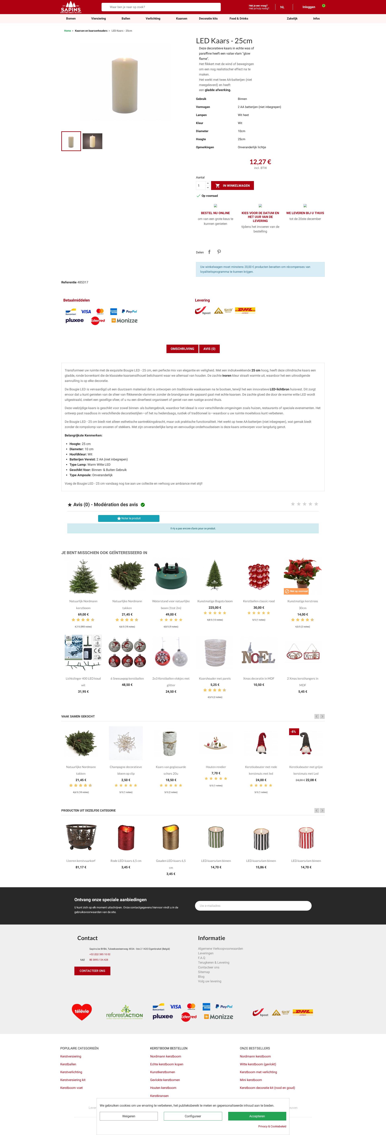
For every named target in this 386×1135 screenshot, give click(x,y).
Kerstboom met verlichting (258, 1072)
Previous (316, 716)
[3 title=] (304, 504)
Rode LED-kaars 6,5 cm (126, 860)
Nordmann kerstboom (165, 1056)
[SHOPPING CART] (321, 7)
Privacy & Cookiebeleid (272, 1126)
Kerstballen (68, 1064)
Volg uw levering (209, 981)
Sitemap (204, 972)
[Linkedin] (124, 983)
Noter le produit (129, 518)
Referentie (69, 282)
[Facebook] (78, 983)
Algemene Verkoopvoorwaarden (220, 948)
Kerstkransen (159, 1096)
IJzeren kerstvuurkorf (80, 860)
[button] (292, 18)
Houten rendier (216, 767)
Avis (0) (209, 349)
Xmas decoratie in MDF (258, 678)
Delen (209, 252)
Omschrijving (182, 349)
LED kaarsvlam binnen (216, 860)
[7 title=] (86, 620)
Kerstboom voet (71, 1088)
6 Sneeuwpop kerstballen (127, 678)
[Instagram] (96, 983)
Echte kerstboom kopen (167, 1064)
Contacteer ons (208, 967)
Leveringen (206, 953)
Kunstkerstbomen (162, 1072)
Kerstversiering (70, 1056)
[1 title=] (293, 504)
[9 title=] (91, 620)
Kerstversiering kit (72, 1080)
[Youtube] (106, 983)
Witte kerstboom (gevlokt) (258, 1064)
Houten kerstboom (163, 1088)
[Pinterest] (87, 983)
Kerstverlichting (71, 1072)
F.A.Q (201, 958)
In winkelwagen (232, 185)
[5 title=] (316, 504)
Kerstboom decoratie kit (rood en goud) (267, 1088)
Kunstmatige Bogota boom (215, 601)
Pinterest (219, 252)
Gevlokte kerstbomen (165, 1080)
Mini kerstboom (251, 1080)
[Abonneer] (306, 906)
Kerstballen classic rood (259, 601)
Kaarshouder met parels (215, 678)
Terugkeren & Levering (213, 962)
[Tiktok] (115, 983)
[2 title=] (298, 504)
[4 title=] (310, 504)
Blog (201, 976)
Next (322, 716)
